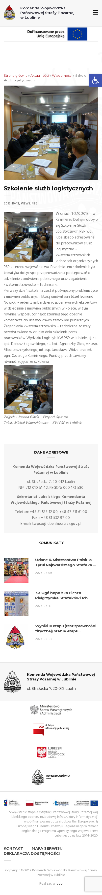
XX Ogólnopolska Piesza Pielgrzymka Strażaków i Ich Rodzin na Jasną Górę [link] (61, 595)
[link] (95, 80)
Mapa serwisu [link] (47, 848)
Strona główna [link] (15, 75)
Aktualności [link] (39, 75)
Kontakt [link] (13, 848)
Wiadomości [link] (62, 75)
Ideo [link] (59, 884)
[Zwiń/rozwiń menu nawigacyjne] (94, 12)
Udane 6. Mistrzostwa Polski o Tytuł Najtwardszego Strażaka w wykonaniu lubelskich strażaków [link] (65, 562)
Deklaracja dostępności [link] (32, 853)
